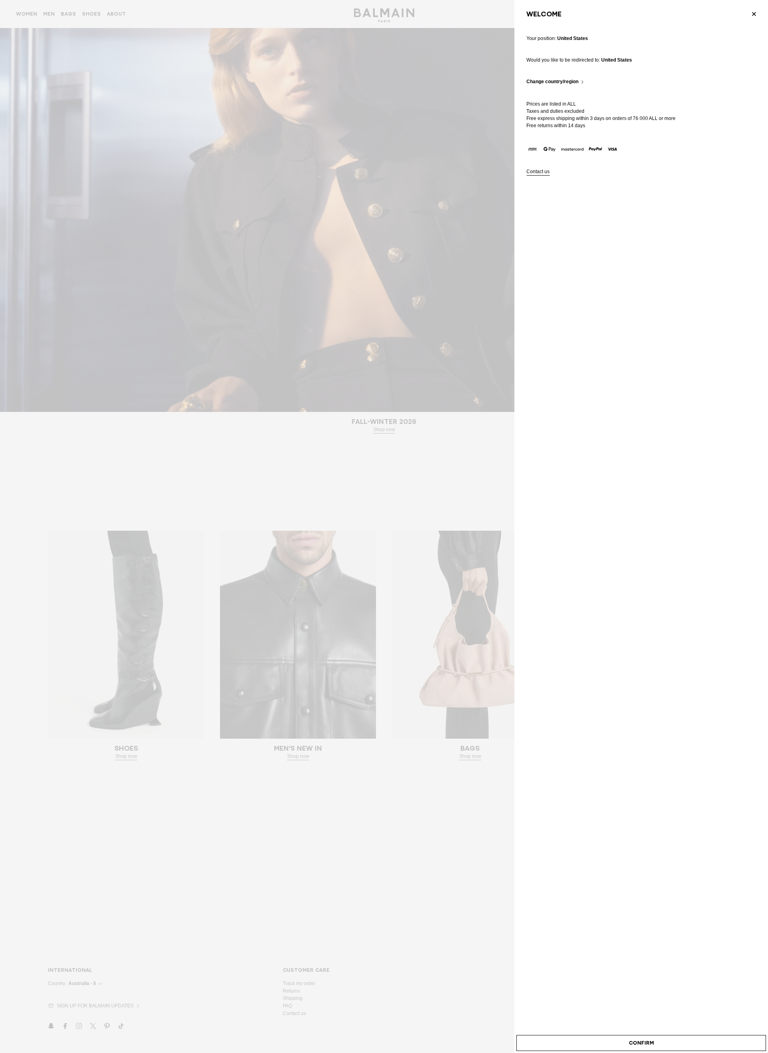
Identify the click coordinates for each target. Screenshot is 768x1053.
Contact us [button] (538, 171)
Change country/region (552, 81)
